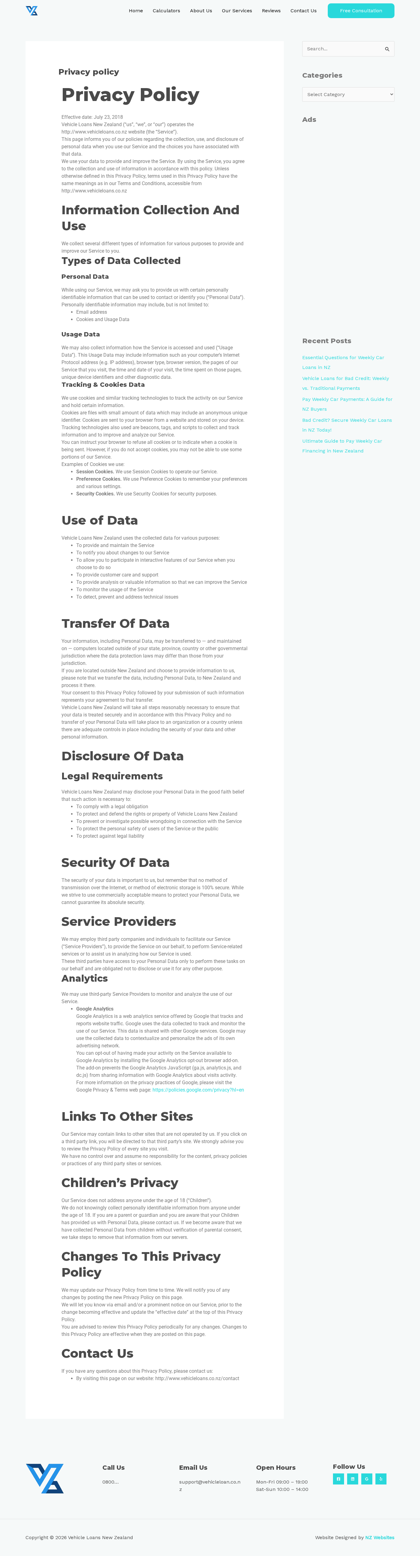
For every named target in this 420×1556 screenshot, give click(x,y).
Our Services (237, 11)
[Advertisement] (348, 230)
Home (136, 11)
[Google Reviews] (366, 1478)
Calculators (166, 11)
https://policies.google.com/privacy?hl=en (198, 1090)
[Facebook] (338, 1478)
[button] (361, 10)
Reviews (271, 11)
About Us (201, 11)
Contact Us (304, 11)
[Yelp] (380, 1478)
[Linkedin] (352, 1478)
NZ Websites (379, 1537)
